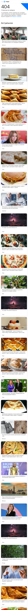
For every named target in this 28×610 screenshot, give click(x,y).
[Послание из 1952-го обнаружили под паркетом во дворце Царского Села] (14, 57)
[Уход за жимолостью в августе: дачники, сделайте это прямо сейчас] (14, 285)
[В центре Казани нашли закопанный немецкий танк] (14, 430)
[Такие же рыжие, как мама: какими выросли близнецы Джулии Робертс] (14, 389)
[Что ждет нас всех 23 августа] (14, 306)
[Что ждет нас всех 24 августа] (14, 223)
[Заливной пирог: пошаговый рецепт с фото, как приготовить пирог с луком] (14, 181)
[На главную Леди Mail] (7, 1)
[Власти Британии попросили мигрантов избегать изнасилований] (14, 492)
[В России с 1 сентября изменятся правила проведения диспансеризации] (14, 202)
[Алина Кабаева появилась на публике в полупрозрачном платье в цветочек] (14, 513)
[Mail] (4, 1)
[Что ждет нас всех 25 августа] (14, 534)
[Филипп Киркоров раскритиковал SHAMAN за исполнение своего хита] (14, 471)
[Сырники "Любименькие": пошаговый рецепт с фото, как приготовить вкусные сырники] (14, 119)
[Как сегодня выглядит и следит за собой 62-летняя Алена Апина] (14, 140)
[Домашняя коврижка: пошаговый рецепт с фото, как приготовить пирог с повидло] (14, 409)
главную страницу (16, 16)
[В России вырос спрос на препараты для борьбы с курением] (14, 575)
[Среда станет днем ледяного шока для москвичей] (14, 554)
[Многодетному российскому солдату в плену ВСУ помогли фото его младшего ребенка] (14, 36)
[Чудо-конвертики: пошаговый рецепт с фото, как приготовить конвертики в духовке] (14, 99)
